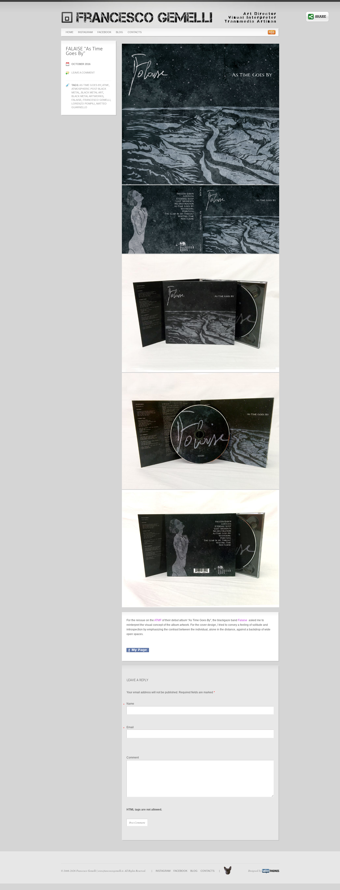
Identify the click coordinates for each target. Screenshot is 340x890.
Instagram (85, 32)
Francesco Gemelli (96, 99)
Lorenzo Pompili (83, 103)
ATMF (105, 85)
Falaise (76, 99)
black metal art (92, 92)
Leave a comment (83, 72)
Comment (133, 757)
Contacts (135, 32)
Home (69, 32)
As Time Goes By (90, 85)
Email (130, 727)
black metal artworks (87, 96)
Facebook (104, 32)
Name (130, 703)
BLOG (119, 32)
